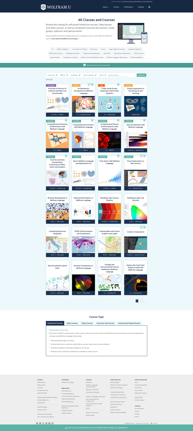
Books (88, 408)
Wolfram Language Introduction (95, 396)
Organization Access (141, 393)
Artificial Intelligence (63, 49)
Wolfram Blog (90, 415)
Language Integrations (134, 49)
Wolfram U (89, 382)
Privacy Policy (145, 423)
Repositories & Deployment (122, 53)
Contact (137, 414)
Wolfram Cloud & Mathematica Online (92, 57)
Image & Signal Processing (117, 49)
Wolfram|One (41, 382)
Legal (137, 423)
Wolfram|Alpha (147, 1)
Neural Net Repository (68, 399)
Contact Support (140, 400)
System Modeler (55, 57)
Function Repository (68, 394)
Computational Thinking (79, 49)
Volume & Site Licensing (44, 414)
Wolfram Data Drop (116, 404)
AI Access (40, 388)
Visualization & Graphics (70, 57)
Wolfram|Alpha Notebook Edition (47, 397)
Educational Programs (92, 392)
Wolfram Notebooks (137, 57)
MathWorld (113, 407)
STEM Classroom (139, 53)
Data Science (94, 49)
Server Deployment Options (45, 417)
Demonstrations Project (117, 402)
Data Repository (66, 391)
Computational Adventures (118, 397)
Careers (137, 411)
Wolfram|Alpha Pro (43, 400)
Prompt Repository (67, 401)
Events (137, 416)
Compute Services (42, 390)
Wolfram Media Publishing (118, 412)
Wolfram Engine (42, 407)
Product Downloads (141, 385)
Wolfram (131, 423)
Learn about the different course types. (64, 39)
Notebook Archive (67, 410)
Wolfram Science (115, 410)
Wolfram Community (92, 413)
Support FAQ (138, 397)
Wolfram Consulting (68, 382)
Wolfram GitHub (66, 413)
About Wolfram (139, 408)
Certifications (128, 7)
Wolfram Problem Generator (119, 385)
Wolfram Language (128, 1)
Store (136, 382)
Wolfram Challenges (116, 388)
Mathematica (137, 1)
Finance (103, 49)
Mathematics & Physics (56, 53)
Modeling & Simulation (73, 53)
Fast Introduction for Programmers (92, 400)
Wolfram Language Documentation (91, 386)
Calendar (141, 7)
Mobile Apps (41, 403)
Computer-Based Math (117, 392)
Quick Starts (107, 53)
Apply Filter (141, 75)
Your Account (139, 390)
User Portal (138, 388)
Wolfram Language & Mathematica (117, 57)
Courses (116, 7)
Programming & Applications (91, 53)
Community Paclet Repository (71, 396)
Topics (105, 7)
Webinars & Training (92, 389)
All (52, 49)
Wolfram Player (42, 410)
